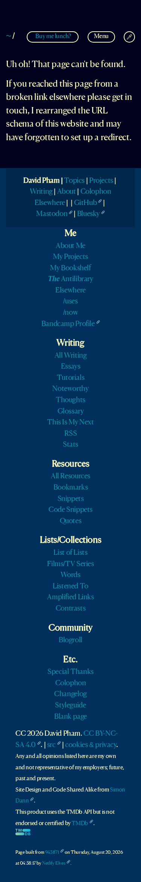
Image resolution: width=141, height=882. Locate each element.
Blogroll (70, 640)
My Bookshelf (70, 268)
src (51, 745)
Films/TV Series (70, 564)
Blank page (70, 717)
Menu (101, 36)
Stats (70, 445)
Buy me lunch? (53, 36)
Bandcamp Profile (68, 324)
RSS (70, 434)
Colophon (95, 192)
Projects (101, 181)
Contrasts (71, 608)
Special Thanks (70, 672)
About (66, 192)
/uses (70, 301)
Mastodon (51, 214)
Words (70, 575)
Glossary (71, 411)
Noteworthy (70, 389)
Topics (74, 181)
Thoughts (70, 400)
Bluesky (88, 214)
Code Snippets (70, 510)
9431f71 (52, 852)
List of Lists (70, 553)
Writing (41, 192)
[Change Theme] (129, 37)
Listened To (70, 586)
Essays (70, 367)
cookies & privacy (90, 745)
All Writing (71, 356)
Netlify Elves (53, 863)
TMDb (79, 824)
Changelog (70, 694)
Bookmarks (70, 488)
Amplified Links (70, 597)
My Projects (70, 257)
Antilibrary (70, 279)
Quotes (71, 521)
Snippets (71, 499)
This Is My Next (70, 422)
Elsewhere (50, 203)
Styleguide (70, 705)
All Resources (70, 476)
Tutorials (71, 378)
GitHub (85, 203)
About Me (70, 246)
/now (70, 313)
